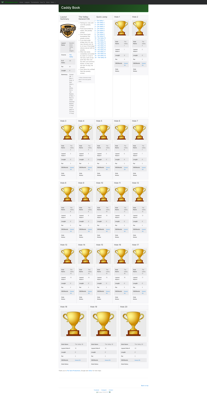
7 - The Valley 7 (99, 32)
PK (108, 392)
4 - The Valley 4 (99, 26)
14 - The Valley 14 (100, 46)
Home (21, 2)
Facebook (96, 390)
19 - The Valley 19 (100, 55)
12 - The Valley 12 (100, 42)
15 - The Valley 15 (100, 48)
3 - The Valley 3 (99, 24)
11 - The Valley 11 (100, 40)
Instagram (104, 390)
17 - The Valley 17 (100, 51)
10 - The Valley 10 (100, 38)
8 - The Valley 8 (99, 34)
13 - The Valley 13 (100, 44)
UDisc (90, 370)
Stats (52, 2)
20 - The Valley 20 (100, 57)
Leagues (27, 2)
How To (42, 2)
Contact (111, 390)
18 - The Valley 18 (100, 53)
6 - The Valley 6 (99, 30)
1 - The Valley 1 (99, 20)
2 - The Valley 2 (99, 22)
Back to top (144, 385)
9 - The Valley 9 (99, 36)
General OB (77, 360)
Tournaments (35, 2)
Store (47, 2)
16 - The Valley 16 (100, 49)
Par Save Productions (73, 370)
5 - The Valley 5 (99, 28)
